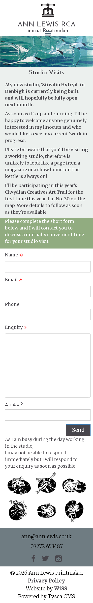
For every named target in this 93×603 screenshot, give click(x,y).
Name (11, 255)
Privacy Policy (46, 581)
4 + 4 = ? (14, 405)
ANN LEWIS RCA (47, 24)
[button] (46, 34)
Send (78, 430)
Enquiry (14, 327)
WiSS (60, 588)
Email (11, 279)
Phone (12, 304)
